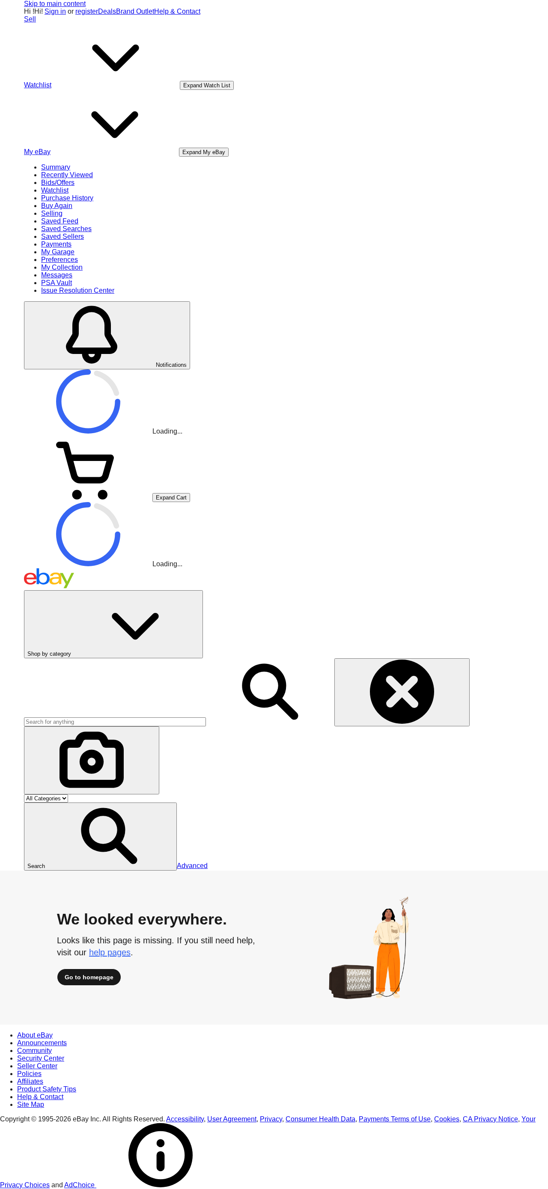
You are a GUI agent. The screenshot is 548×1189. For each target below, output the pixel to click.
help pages (110, 952)
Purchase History (67, 198)
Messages (56, 275)
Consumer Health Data (320, 1119)
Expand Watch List (206, 85)
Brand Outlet (135, 11)
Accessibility (185, 1119)
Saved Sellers (62, 236)
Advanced (192, 865)
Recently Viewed (67, 174)
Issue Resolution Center (77, 290)
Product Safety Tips (46, 1089)
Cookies (446, 1119)
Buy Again (56, 205)
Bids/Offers (57, 182)
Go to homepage (89, 977)
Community (34, 1050)
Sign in (55, 11)
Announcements (42, 1042)
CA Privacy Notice (490, 1119)
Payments (56, 244)
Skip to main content (55, 3)
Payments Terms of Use (395, 1119)
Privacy (271, 1119)
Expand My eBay (203, 152)
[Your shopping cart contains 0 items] (88, 497)
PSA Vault (56, 282)
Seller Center (37, 1066)
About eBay (35, 1035)
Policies (29, 1073)
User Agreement (231, 1119)
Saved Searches (66, 228)
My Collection (62, 267)
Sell (30, 19)
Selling (52, 213)
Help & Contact (177, 11)
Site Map (30, 1104)
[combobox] (115, 721)
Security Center (40, 1058)
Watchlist (54, 190)
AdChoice (80, 1185)
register (86, 11)
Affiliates (30, 1081)
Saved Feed (59, 221)
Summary (55, 167)
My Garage (57, 252)
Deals (107, 11)
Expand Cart (171, 497)
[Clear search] (402, 692)
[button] (100, 837)
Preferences (59, 259)
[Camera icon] (91, 760)
